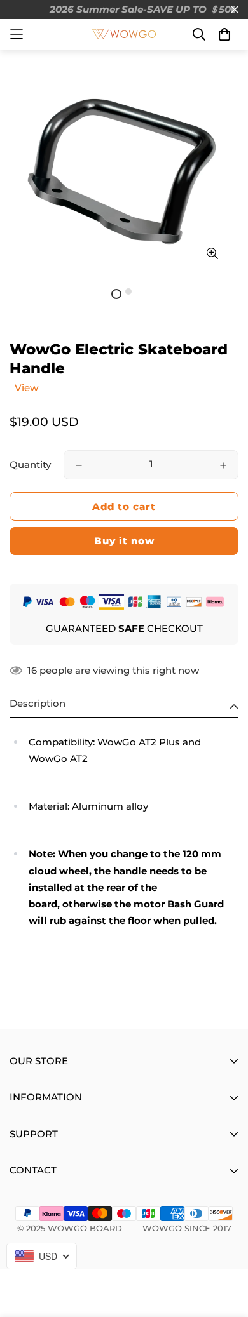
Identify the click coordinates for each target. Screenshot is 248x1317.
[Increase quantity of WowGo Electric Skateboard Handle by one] (223, 465)
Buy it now (124, 541)
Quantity (30, 464)
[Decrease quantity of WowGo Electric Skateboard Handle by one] (78, 465)
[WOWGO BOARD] (124, 34)
